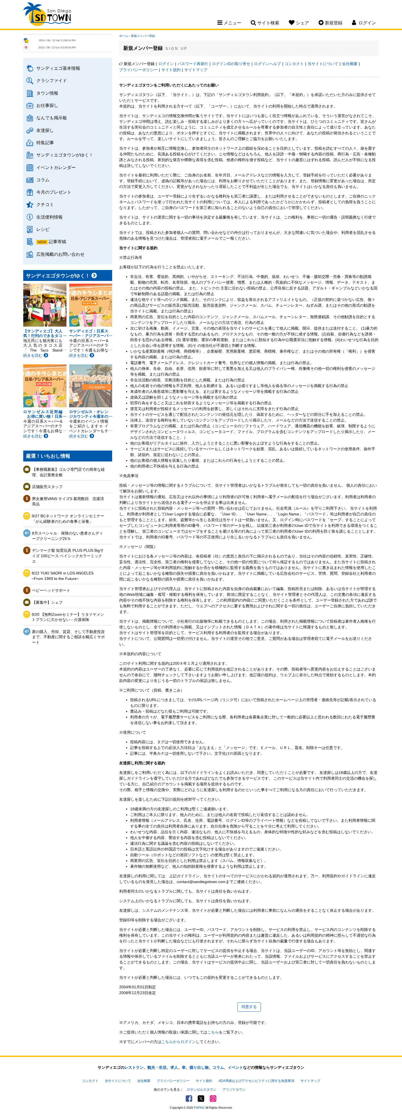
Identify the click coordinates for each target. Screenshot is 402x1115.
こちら (213, 1032)
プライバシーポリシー (138, 70)
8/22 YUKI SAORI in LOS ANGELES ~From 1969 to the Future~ (63, 576)
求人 (174, 1067)
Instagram (213, 1098)
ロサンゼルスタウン (201, 1089)
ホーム (123, 35)
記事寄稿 (57, 241)
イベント (235, 1067)
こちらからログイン (178, 1041)
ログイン (166, 64)
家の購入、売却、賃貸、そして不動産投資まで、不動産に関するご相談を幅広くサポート (68, 636)
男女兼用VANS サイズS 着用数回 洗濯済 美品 (69, 501)
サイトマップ (195, 70)
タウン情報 (47, 93)
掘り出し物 (199, 1067)
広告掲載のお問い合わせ (60, 254)
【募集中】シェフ (47, 602)
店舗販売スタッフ (47, 486)
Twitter (201, 1098)
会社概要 (349, 64)
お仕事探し (47, 105)
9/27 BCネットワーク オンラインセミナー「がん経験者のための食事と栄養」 (68, 519)
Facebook (189, 1098)
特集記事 (45, 142)
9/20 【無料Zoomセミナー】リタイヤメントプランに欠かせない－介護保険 (68, 617)
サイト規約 (170, 70)
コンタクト (294, 64)
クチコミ (45, 204)
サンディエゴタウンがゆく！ (64, 154)
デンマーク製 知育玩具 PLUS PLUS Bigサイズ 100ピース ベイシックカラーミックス (68, 555)
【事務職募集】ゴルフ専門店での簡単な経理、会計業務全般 (68, 472)
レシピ (42, 229)
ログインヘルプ (267, 64)
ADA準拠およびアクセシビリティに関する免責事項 (256, 1081)
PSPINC (199, 1107)
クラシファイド (51, 80)
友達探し (45, 130)
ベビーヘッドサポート (51, 590)
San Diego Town (47, 15)
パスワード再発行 (192, 64)
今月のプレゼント (53, 192)
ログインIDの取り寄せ (231, 64)
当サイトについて (323, 64)
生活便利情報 (49, 216)
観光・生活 (157, 1067)
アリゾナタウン (234, 1089)
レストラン (134, 1067)
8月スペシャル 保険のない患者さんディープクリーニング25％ (67, 536)
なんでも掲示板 (51, 117)
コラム (42, 179)
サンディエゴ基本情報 (58, 68)
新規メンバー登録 (143, 35)
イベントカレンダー (56, 167)
